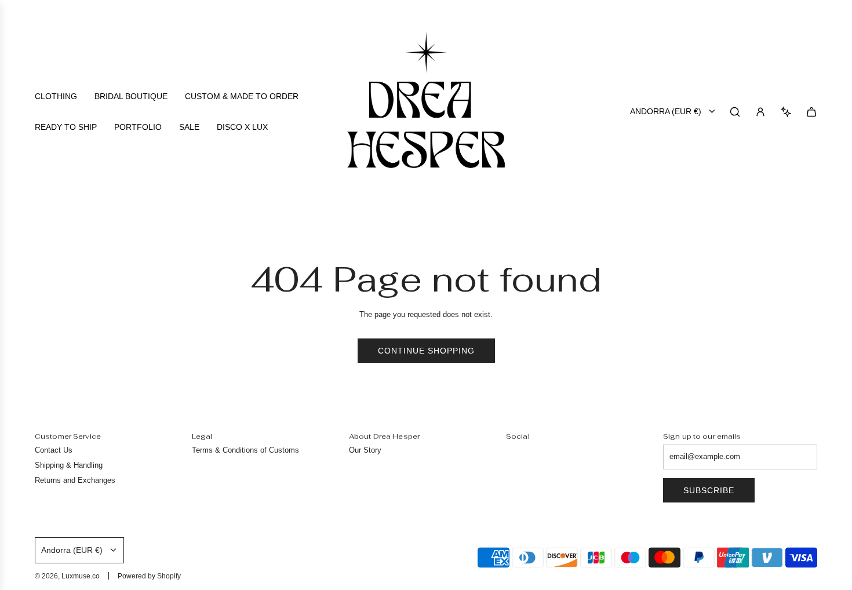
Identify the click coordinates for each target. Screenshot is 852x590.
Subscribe (708, 490)
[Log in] (760, 112)
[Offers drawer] (786, 112)
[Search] (735, 112)
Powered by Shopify (149, 576)
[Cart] (811, 112)
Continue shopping (426, 350)
